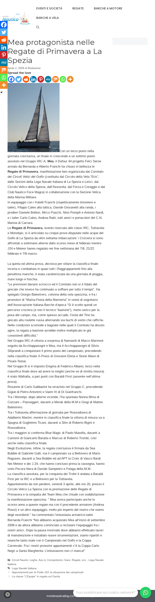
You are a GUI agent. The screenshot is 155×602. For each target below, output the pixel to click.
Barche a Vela (47, 18)
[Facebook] (11, 79)
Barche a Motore (108, 8)
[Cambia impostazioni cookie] (7, 594)
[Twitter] (18, 79)
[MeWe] (48, 79)
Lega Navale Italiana (24, 568)
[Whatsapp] (63, 79)
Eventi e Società (49, 8)
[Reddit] (26, 79)
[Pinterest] (40, 79)
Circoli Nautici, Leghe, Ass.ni (29, 559)
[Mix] (55, 79)
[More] (70, 79)
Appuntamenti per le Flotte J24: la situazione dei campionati (47, 572)
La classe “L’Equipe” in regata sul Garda (36, 576)
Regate (78, 8)
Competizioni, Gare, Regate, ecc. (67, 559)
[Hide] (1, 92)
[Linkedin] (33, 79)
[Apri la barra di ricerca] (37, 27)
